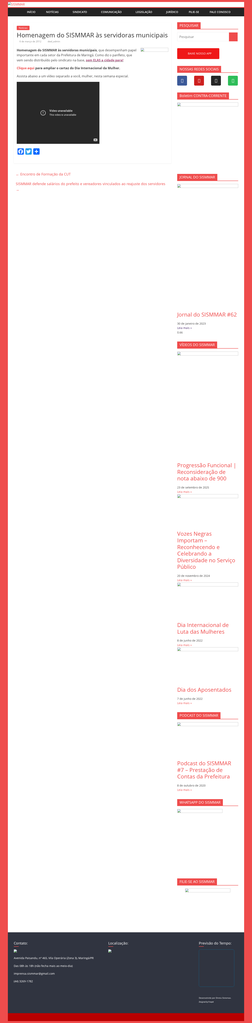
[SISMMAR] (16, 4)
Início (31, 12)
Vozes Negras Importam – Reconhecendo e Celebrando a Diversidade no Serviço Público (206, 550)
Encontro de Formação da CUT (43, 174)
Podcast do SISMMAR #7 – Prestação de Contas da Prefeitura (204, 769)
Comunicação (111, 12)
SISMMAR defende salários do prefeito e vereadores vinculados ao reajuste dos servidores (90, 186)
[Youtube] (199, 81)
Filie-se (194, 12)
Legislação (144, 12)
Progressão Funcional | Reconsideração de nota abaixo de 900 (206, 471)
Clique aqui (25, 68)
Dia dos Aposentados (204, 689)
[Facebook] (182, 81)
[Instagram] (216, 81)
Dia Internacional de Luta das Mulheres (203, 628)
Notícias (52, 12)
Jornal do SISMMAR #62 (207, 314)
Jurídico (172, 12)
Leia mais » (184, 328)
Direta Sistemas (223, 997)
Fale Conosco (220, 12)
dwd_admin (54, 41)
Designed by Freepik (206, 1002)
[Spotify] (233, 81)
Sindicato (80, 12)
